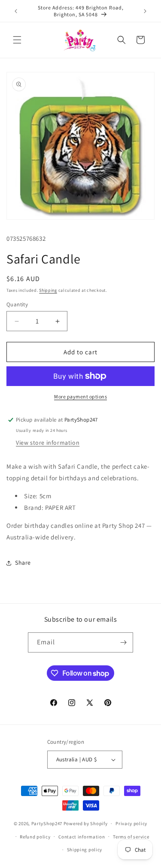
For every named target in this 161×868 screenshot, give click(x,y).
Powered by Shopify (86, 823)
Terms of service (131, 837)
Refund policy (35, 837)
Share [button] (23, 562)
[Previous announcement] (15, 11)
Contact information (81, 837)
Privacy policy (131, 823)
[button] (17, 39)
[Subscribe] (123, 642)
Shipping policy (85, 850)
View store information (47, 442)
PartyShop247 (46, 823)
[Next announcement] (145, 11)
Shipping (48, 290)
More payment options (80, 396)
